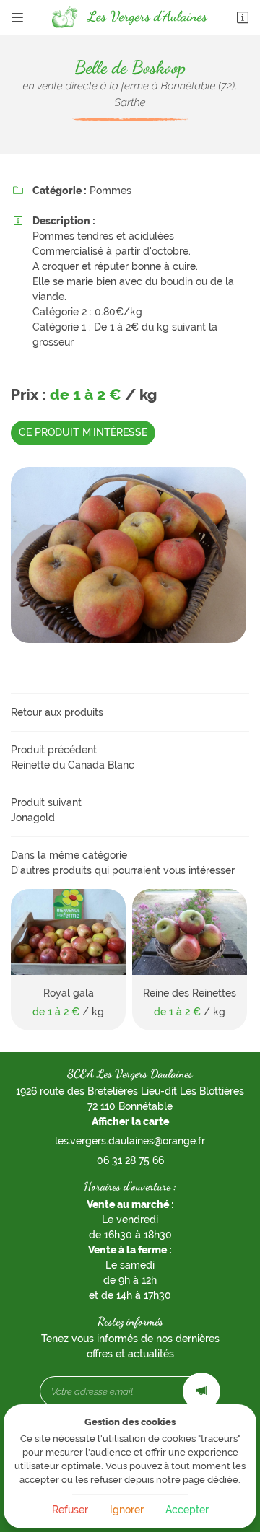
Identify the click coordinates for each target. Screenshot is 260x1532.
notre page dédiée (197, 1479)
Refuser (70, 1509)
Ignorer (127, 1509)
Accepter (187, 1509)
